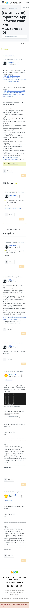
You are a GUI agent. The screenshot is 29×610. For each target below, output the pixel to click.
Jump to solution (10, 56)
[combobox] (14, 37)
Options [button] (23, 44)
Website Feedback (14, 594)
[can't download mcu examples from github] (19, 229)
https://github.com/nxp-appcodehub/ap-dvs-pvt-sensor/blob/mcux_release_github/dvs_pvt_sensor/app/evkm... (14, 78)
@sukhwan (8, 380)
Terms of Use (13, 590)
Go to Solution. (13, 164)
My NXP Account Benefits (14, 582)
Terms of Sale (20, 590)
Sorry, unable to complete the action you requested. (14, 605)
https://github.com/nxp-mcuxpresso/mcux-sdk (10, 158)
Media (11, 580)
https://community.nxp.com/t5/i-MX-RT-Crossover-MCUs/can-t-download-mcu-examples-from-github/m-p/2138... (14, 93)
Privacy (7, 590)
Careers (14, 577)
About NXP (6, 577)
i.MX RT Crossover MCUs (9, 8)
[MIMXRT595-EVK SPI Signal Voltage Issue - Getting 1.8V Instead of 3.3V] (22, 229)
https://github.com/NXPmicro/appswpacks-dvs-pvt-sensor (14, 318)
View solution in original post (13, 208)
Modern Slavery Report (10, 592)
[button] (18, 63)
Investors (22, 577)
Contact (17, 580)
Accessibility (20, 592)
